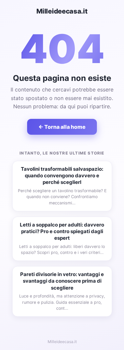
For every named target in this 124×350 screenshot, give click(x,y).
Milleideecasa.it (61, 11)
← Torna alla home (62, 126)
